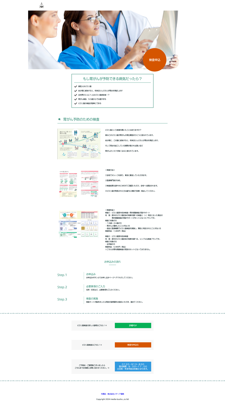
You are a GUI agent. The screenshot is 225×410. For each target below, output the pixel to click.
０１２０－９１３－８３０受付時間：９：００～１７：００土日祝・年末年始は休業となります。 (133, 366)
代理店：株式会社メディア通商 (112, 394)
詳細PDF (133, 325)
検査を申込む (133, 345)
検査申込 (154, 59)
